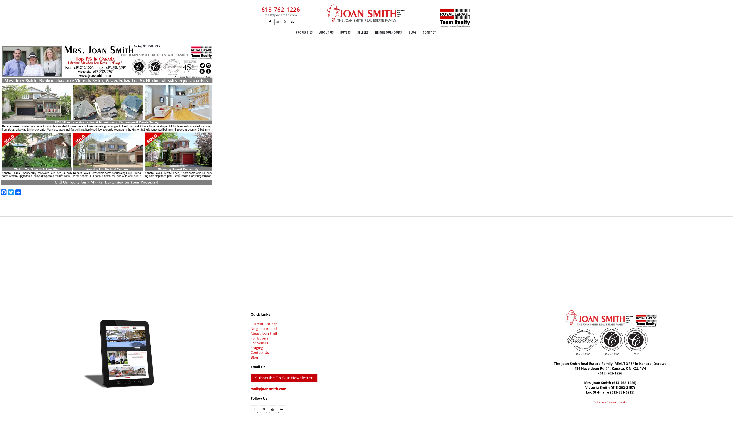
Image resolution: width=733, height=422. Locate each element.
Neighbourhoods (265, 328)
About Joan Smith (265, 333)
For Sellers (259, 343)
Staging (257, 347)
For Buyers (259, 338)
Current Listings (264, 324)
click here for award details (611, 402)
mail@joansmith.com (281, 15)
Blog (254, 357)
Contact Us (260, 352)
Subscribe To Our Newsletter (284, 377)
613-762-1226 (281, 9)
